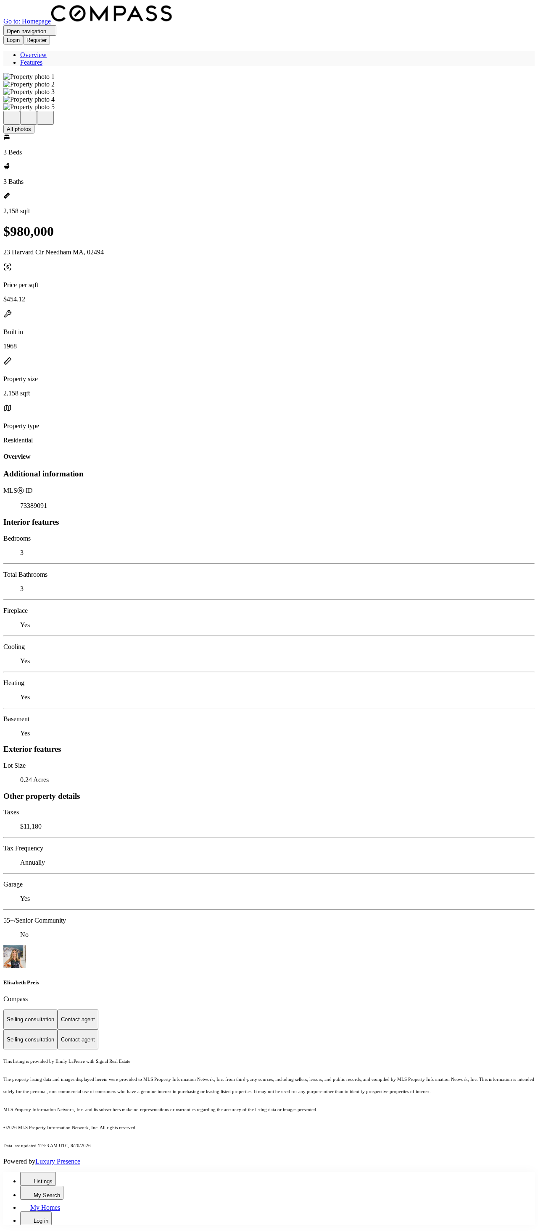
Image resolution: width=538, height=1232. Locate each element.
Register (36, 40)
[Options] (11, 118)
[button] (269, 77)
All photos (19, 129)
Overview (33, 54)
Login (13, 40)
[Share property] (45, 118)
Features (31, 62)
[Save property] (28, 118)
